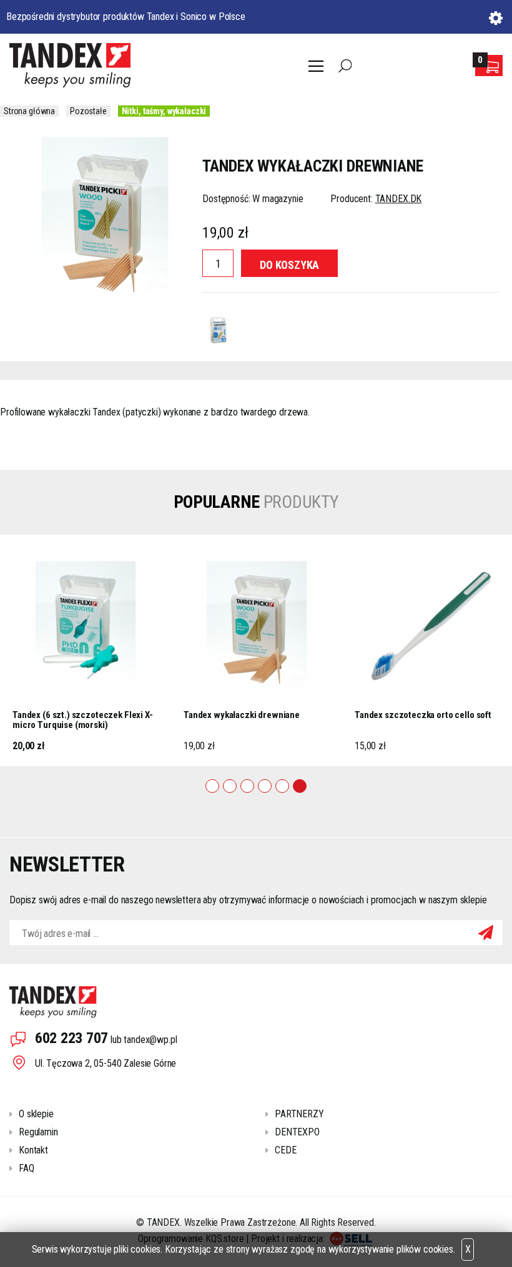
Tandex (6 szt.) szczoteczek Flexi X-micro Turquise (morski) (82, 720)
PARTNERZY (299, 1114)
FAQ (26, 1168)
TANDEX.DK (398, 199)
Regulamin (38, 1132)
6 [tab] (300, 786)
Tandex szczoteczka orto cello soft (423, 715)
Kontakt (33, 1150)
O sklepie (36, 1114)
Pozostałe (88, 111)
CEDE (285, 1150)
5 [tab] (282, 786)
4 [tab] (265, 786)
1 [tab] (212, 786)
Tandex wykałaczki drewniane (242, 715)
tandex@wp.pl (150, 1040)
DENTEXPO (297, 1132)
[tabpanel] (85, 650)
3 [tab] (247, 786)
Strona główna (29, 111)
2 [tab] (230, 786)
